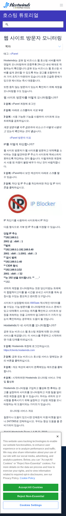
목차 (8, 46)
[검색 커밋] (7, 24)
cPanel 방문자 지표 (20, 137)
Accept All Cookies (31, 487)
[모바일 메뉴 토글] (61, 5)
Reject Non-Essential (30, 496)
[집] (17, 6)
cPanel (14, 53)
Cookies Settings (31, 505)
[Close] (57, 436)
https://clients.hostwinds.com (19, 350)
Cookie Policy (27, 478)
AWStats (34, 303)
